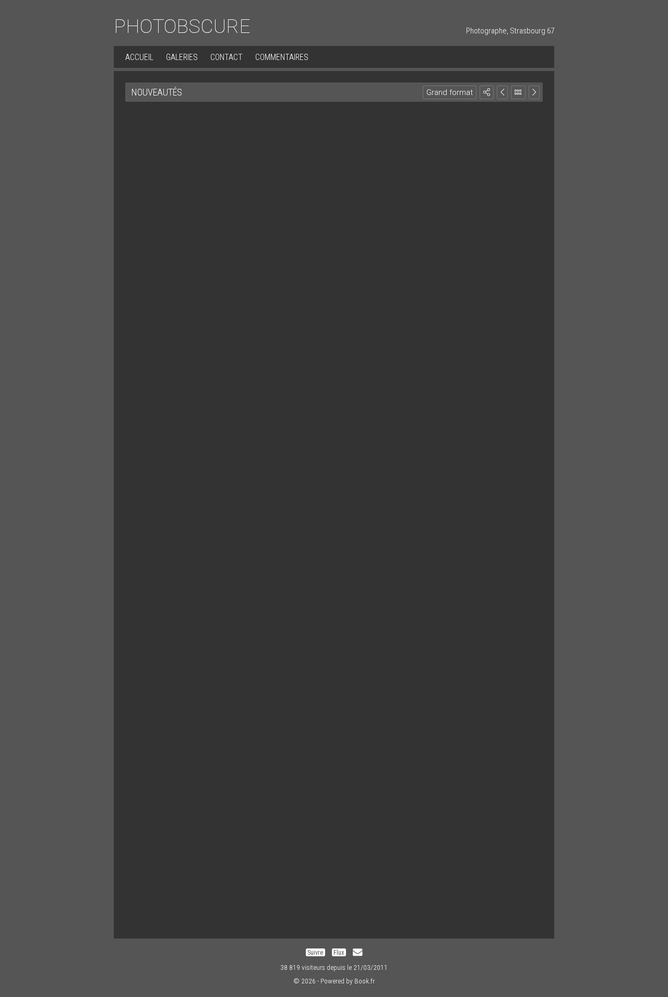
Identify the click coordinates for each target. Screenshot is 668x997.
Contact (226, 57)
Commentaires (281, 57)
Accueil (139, 57)
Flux (338, 952)
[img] (486, 92)
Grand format (449, 92)
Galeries (182, 57)
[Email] (357, 952)
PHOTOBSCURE (182, 26)
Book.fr (364, 981)
